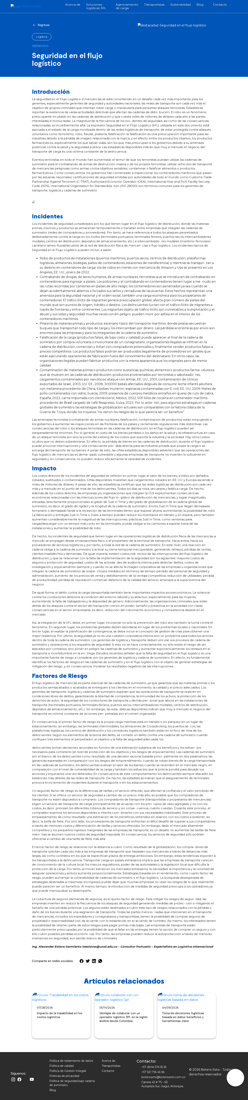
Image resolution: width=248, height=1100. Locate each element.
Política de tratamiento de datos (71, 1061)
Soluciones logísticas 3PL (96, 6)
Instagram (13, 1079)
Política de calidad (61, 1066)
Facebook (19, 1079)
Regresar (44, 25)
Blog (199, 4)
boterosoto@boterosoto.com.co (163, 1077)
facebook (81, 960)
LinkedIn (93, 960)
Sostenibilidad (180, 4)
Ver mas (40, 1028)
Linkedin (25, 1079)
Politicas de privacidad (64, 1076)
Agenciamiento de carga (127, 6)
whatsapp (235, 1077)
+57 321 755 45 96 (152, 1072)
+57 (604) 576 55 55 (153, 1067)
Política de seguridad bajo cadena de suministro (72, 1083)
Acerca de (72, 4)
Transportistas (154, 4)
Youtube (31, 1079)
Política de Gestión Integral (67, 1071)
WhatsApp (100, 960)
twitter (87, 960)
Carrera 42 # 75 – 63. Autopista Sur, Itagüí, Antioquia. (162, 1084)
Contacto (220, 4)
